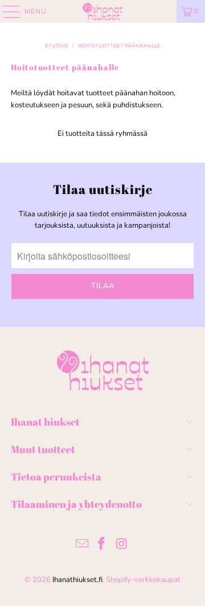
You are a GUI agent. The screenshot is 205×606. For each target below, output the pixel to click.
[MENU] (6, 11)
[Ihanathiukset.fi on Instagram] (121, 545)
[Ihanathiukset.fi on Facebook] (101, 545)
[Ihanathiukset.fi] (102, 11)
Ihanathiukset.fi (77, 580)
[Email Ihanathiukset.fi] (82, 545)
